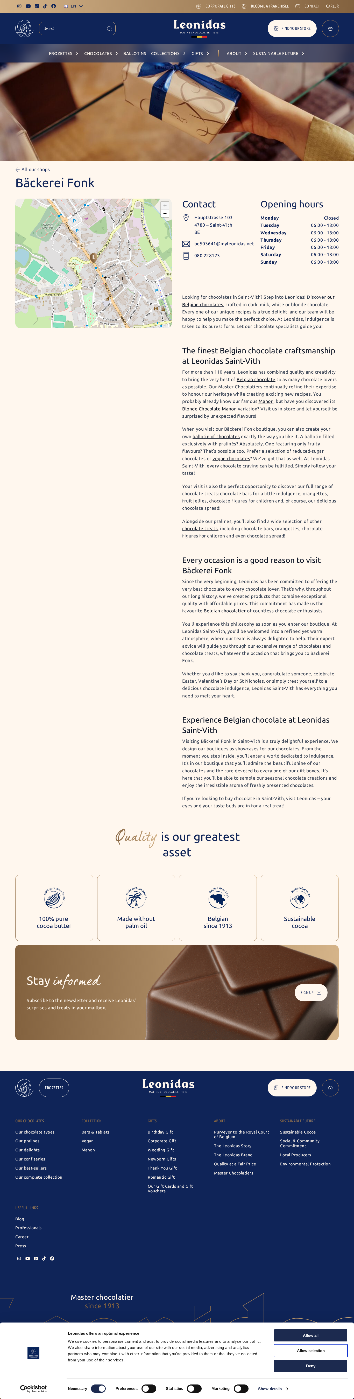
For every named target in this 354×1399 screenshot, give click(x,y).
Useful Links (26, 1207)
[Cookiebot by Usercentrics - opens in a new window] (33, 1389)
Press (20, 1245)
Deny (310, 1366)
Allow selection (311, 1350)
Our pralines (27, 1140)
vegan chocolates (231, 458)
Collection (92, 1120)
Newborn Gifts (162, 1159)
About (219, 1120)
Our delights (27, 1150)
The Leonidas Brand (233, 1154)
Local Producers (295, 1154)
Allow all (310, 1335)
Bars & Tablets (96, 1132)
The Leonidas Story (233, 1145)
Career (22, 1236)
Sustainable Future (297, 1120)
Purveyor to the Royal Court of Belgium (241, 1134)
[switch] (148, 1388)
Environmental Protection (305, 1164)
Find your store (296, 28)
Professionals (28, 1227)
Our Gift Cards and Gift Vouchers (170, 1189)
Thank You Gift (162, 1168)
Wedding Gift (161, 1150)
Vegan (88, 1140)
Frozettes (54, 1087)
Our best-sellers (31, 1168)
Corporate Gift (162, 1140)
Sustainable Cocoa (298, 1132)
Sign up (307, 992)
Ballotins (134, 53)
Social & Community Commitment (300, 1143)
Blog (19, 1218)
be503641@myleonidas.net (224, 244)
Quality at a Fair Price (235, 1164)
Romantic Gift (161, 1177)
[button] (93, 258)
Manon (88, 1150)
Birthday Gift (160, 1132)
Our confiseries (30, 1159)
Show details (270, 1389)
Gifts (152, 1120)
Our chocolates (29, 1120)
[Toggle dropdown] (81, 6)
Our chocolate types (35, 1132)
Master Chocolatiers (233, 1173)
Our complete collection (38, 1177)
